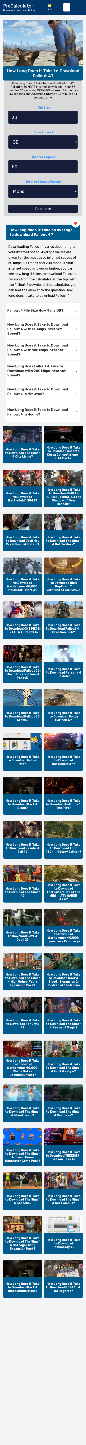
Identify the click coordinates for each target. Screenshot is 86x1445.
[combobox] (66, 7)
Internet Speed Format (44, 182)
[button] (43, 311)
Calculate (43, 209)
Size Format (43, 132)
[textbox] (66, 7)
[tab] (43, 311)
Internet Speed (44, 157)
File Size (43, 108)
